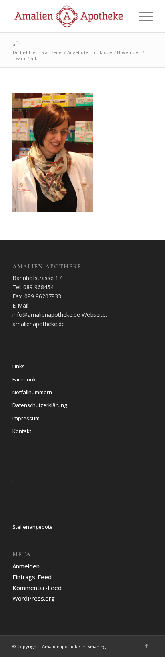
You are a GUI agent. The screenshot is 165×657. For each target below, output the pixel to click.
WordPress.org (33, 598)
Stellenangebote (32, 526)
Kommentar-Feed (37, 587)
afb (16, 44)
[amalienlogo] (68, 16)
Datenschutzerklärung (39, 405)
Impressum (26, 418)
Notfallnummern (32, 392)
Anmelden (26, 566)
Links (18, 366)
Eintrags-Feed (32, 577)
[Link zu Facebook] (147, 646)
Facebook (24, 379)
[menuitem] (142, 16)
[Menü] (142, 16)
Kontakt (21, 431)
